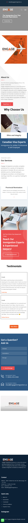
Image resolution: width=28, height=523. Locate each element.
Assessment (6, 499)
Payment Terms (6, 506)
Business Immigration (14, 187)
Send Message (8, 368)
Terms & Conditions (7, 504)
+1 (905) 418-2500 (12, 377)
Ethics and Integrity (14, 135)
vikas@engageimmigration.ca (15, 2)
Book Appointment (12, 254)
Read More (6, 104)
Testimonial (5, 502)
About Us (5, 497)
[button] (14, 326)
